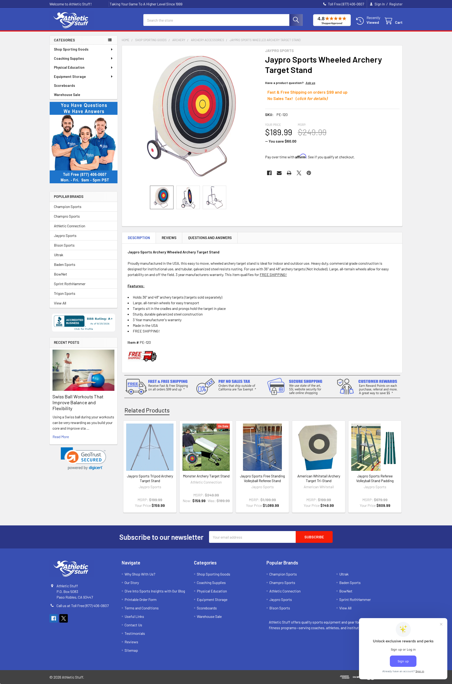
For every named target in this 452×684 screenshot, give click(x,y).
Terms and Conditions (142, 608)
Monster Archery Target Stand (206, 476)
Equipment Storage (70, 76)
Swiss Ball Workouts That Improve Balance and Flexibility (77, 402)
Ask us (310, 83)
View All (60, 303)
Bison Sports (64, 245)
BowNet (60, 274)
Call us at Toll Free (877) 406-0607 (82, 605)
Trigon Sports (64, 293)
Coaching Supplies (69, 58)
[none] (192, 115)
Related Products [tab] (147, 410)
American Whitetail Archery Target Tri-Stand (318, 478)
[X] (299, 173)
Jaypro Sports (65, 235)
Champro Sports (67, 216)
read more (60, 436)
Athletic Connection (69, 226)
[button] (83, 459)
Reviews (169, 238)
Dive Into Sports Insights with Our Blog (155, 591)
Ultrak (58, 254)
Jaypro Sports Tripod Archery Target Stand (150, 478)
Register (396, 4)
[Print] (289, 173)
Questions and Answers (210, 238)
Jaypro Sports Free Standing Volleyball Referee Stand (262, 478)
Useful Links (134, 616)
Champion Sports (67, 206)
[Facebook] (269, 173)
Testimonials (135, 633)
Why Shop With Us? (140, 574)
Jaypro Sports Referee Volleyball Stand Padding (375, 478)
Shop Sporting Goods (71, 49)
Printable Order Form (141, 599)
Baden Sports (64, 264)
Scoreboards (64, 85)
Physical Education (69, 67)
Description (139, 238)
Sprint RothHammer (69, 283)
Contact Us (133, 625)
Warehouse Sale (67, 94)
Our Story (132, 582)
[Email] (279, 173)
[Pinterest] (309, 173)
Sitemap (131, 650)
